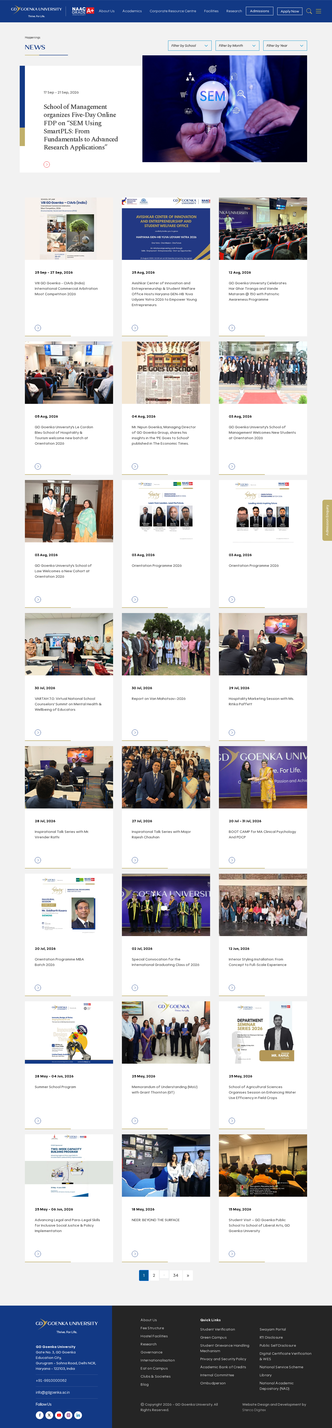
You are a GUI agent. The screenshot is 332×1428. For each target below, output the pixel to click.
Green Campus (213, 1337)
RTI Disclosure (271, 1337)
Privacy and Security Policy (223, 1359)
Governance (151, 1352)
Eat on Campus (154, 1368)
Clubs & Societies (155, 1376)
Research (234, 11)
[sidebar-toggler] (318, 11)
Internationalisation (158, 1360)
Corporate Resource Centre (173, 11)
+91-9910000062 (51, 1381)
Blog (145, 1384)
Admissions (259, 11)
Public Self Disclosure (278, 1345)
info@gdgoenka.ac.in (53, 1392)
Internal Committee (217, 1375)
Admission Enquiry (327, 520)
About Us (106, 11)
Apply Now (290, 11)
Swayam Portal (273, 1329)
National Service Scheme (281, 1367)
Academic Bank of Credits (223, 1367)
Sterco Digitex (254, 1410)
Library (266, 1375)
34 (175, 1275)
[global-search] (309, 11)
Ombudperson (213, 1383)
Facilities (211, 11)
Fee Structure (152, 1328)
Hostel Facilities (154, 1336)
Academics (132, 11)
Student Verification (217, 1329)
